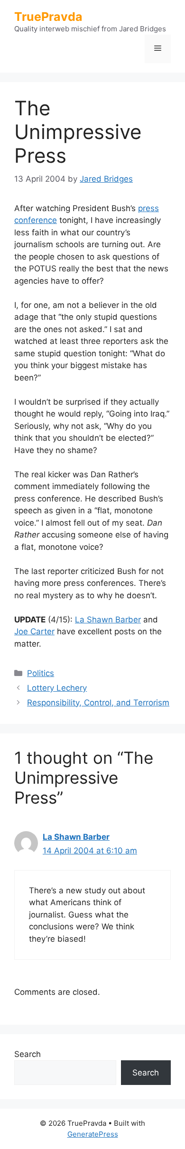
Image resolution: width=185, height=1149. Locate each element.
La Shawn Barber (108, 619)
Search (27, 1054)
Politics (40, 673)
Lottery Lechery (57, 688)
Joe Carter (34, 631)
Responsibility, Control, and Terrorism (98, 702)
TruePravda (48, 16)
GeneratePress (92, 1134)
